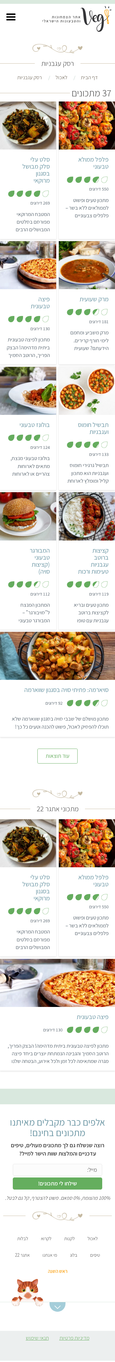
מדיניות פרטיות (74, 1337)
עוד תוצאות (57, 755)
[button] (10, 16)
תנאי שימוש (37, 1337)
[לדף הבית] (80, 20)
